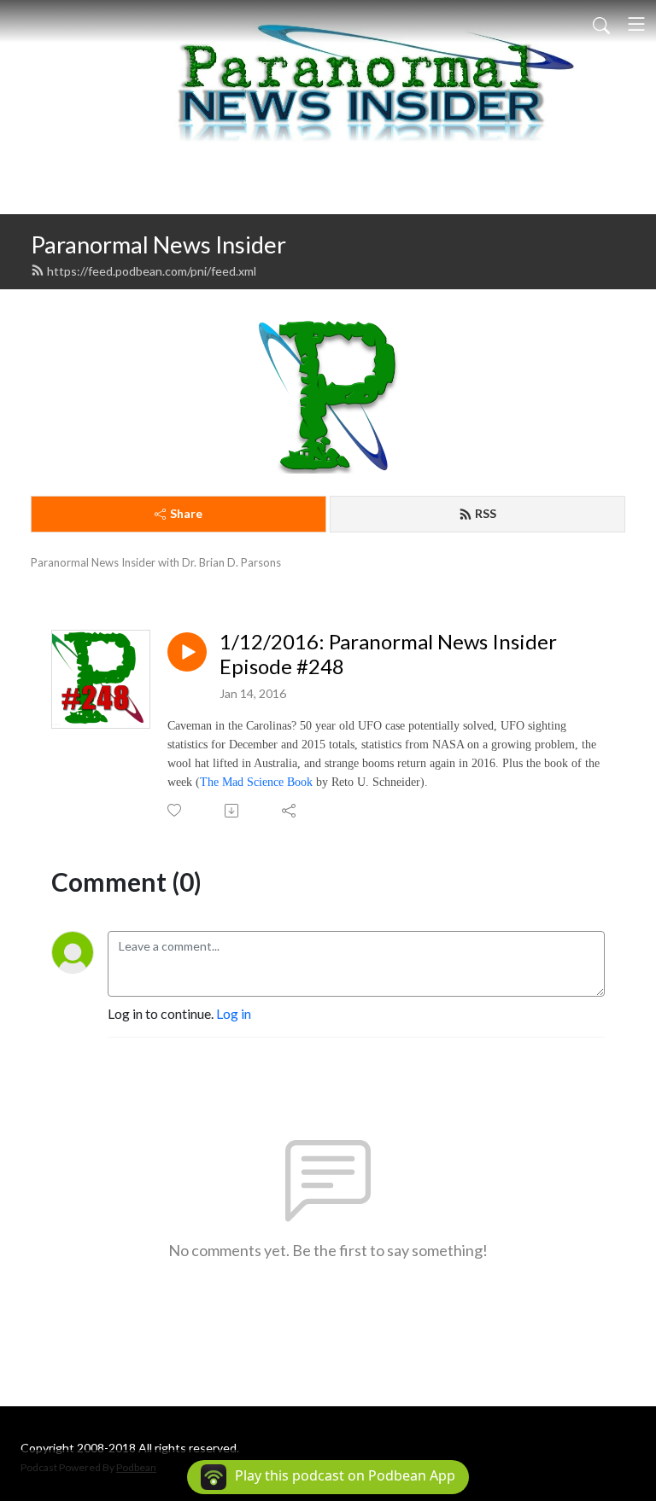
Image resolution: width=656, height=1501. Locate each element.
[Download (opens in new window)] (233, 810)
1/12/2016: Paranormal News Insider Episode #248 (388, 654)
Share (186, 513)
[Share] (290, 810)
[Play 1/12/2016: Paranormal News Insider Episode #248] (187, 652)
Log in (233, 1013)
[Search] (601, 24)
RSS (485, 513)
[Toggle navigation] (636, 24)
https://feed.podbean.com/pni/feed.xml (151, 271)
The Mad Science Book (256, 782)
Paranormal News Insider (158, 244)
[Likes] (175, 810)
